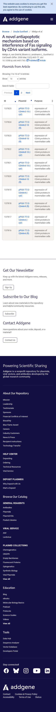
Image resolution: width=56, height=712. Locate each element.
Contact (6, 694)
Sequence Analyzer (11, 643)
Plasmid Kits (8, 516)
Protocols (7, 611)
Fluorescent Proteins (11, 562)
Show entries (14, 79)
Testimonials (8, 408)
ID (5, 101)
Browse (5, 31)
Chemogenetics (9, 550)
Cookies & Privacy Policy (26, 694)
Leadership (7, 404)
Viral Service (8, 471)
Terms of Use (25, 697)
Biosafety (7, 421)
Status (38, 697)
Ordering (6, 463)
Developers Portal (10, 651)
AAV (4, 533)
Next (28, 93)
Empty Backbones (10, 558)
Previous (8, 93)
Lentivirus (7, 537)
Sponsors (7, 412)
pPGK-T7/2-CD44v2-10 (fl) (24, 125)
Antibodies (7, 507)
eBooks (6, 598)
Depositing (7, 458)
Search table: (8, 86)
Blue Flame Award (10, 425)
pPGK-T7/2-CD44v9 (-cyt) (24, 193)
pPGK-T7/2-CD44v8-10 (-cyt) (25, 152)
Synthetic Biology (10, 571)
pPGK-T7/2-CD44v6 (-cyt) (24, 220)
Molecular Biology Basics (13, 603)
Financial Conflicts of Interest (15, 416)
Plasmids (7, 512)
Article (43, 60)
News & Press (9, 437)
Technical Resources (12, 467)
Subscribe (9, 314)
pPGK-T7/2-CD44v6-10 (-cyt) (25, 165)
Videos (6, 619)
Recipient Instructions (12, 441)
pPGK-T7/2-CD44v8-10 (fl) (24, 138)
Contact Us (10, 340)
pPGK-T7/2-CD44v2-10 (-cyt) (25, 111)
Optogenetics (8, 566)
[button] (51, 19)
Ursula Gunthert (20, 31)
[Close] (50, 4)
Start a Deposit (9, 488)
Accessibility (8, 697)
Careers (6, 429)
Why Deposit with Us (11, 484)
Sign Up (8, 287)
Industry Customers (11, 433)
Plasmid (22, 101)
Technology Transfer (11, 446)
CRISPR (6, 554)
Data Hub (7, 638)
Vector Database (10, 647)
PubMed (33, 60)
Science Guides (9, 615)
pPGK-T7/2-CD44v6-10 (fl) (24, 179)
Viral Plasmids (9, 575)
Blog (5, 594)
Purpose (38, 101)
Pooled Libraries (10, 520)
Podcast (6, 607)
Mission (6, 400)
